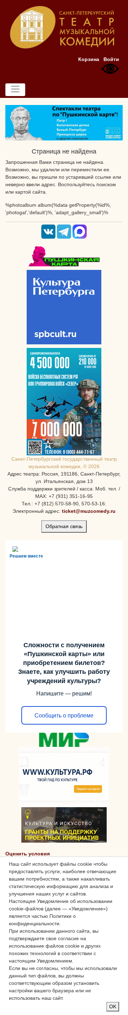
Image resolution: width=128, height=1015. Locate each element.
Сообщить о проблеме (64, 715)
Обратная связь (64, 526)
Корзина (88, 59)
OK (112, 1006)
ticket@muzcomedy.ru (89, 511)
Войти (111, 59)
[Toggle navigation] (15, 89)
